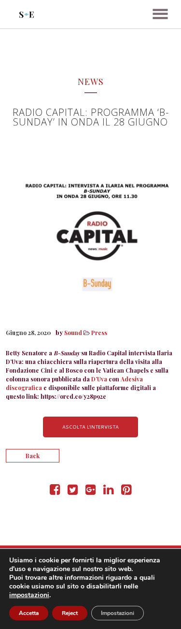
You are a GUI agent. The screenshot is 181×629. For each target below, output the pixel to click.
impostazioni (29, 595)
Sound (73, 332)
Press (99, 332)
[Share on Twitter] (73, 491)
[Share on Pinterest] (126, 491)
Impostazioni (117, 613)
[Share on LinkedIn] (108, 491)
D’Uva (100, 379)
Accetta (29, 613)
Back (33, 456)
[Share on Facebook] (55, 491)
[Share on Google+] (90, 491)
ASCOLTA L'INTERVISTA (90, 426)
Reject (70, 613)
